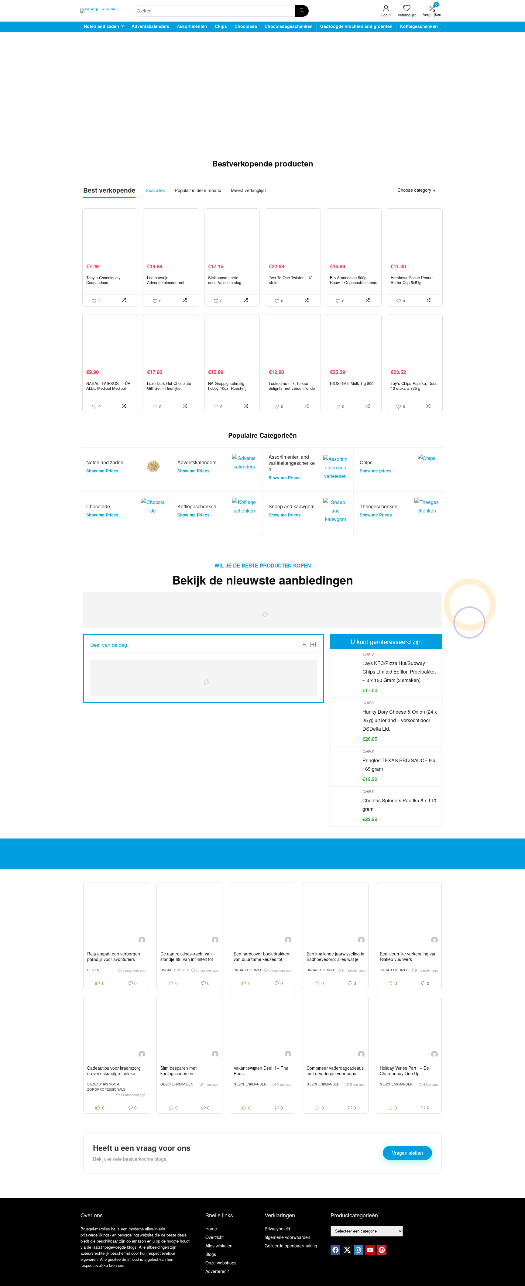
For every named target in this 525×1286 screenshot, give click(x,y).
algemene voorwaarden (287, 1237)
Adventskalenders (150, 26)
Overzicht (214, 1237)
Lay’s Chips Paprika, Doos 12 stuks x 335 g (414, 385)
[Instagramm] (358, 1250)
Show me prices (376, 471)
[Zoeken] (302, 11)
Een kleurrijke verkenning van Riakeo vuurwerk (408, 956)
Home (211, 1229)
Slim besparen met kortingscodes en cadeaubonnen (178, 1073)
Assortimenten (192, 26)
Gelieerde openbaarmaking (291, 1246)
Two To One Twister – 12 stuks (290, 280)
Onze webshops (220, 1263)
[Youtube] (370, 1250)
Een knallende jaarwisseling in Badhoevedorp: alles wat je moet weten (335, 959)
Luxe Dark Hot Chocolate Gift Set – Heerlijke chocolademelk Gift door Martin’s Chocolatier (169, 390)
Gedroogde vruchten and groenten (356, 26)
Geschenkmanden (176, 1084)
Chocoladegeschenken (289, 26)
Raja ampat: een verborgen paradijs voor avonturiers (113, 956)
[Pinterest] (381, 1250)
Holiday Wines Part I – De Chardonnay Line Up (404, 1070)
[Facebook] (335, 1250)
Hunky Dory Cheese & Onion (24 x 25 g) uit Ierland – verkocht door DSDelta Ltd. (399, 720)
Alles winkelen (218, 1246)
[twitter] (347, 1250)
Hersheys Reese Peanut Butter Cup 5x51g (412, 280)
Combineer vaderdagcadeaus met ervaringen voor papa (335, 1070)
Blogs (210, 1254)
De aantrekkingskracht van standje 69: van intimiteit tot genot (186, 959)
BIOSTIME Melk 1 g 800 (351, 383)
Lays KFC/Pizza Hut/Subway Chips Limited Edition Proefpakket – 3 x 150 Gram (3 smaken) (399, 672)
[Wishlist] (406, 8)
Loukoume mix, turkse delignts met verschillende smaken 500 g (292, 388)
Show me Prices (102, 471)
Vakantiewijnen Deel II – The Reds (261, 1070)
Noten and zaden (101, 26)
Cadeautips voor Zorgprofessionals (106, 1087)
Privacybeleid (277, 1229)
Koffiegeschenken (419, 26)
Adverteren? (217, 1271)
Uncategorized (174, 969)
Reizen (93, 969)
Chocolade (246, 26)
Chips (221, 26)
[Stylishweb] (142, 940)
